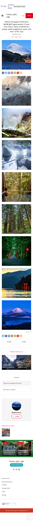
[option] (9, 448)
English (6, 504)
